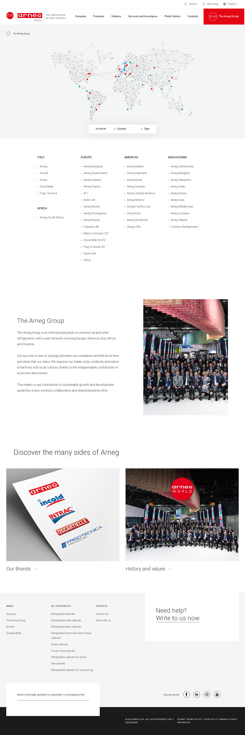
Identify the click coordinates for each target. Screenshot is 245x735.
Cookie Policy (210, 719)
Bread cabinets (59, 644)
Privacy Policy (194, 719)
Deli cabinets (58, 663)
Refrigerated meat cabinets (66, 620)
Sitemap (181, 719)
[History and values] (182, 520)
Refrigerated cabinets (63, 614)
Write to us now (177, 618)
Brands (10, 626)
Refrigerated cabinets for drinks (68, 657)
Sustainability (13, 633)
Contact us (102, 614)
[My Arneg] (210, 4)
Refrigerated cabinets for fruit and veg (72, 670)
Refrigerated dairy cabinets (66, 626)
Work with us (103, 620)
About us (11, 614)
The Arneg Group (15, 620)
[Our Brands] (62, 520)
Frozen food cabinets (63, 650)
